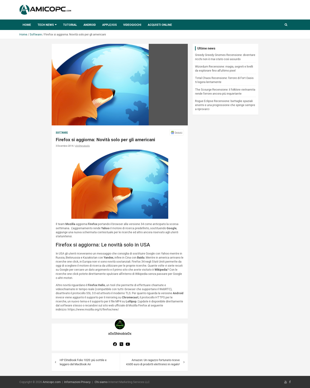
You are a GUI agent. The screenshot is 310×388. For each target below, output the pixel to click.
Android (89, 24)
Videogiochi (132, 24)
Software (62, 132)
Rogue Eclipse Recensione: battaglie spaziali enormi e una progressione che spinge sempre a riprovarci (225, 105)
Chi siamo (101, 382)
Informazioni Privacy (77, 382)
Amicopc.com (52, 382)
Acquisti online (160, 24)
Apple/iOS (109, 24)
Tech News (45, 24)
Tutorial (70, 24)
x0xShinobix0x (82, 146)
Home (27, 24)
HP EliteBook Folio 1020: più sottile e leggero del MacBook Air (83, 362)
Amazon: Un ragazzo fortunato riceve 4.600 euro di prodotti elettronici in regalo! (153, 362)
